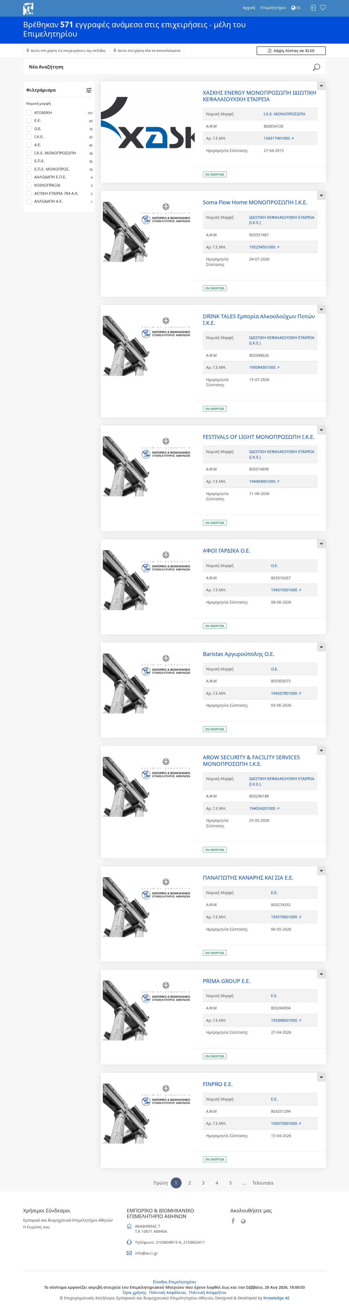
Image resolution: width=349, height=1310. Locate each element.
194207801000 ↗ (286, 693)
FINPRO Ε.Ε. (218, 1084)
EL (298, 7)
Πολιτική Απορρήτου (208, 1292)
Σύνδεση (313, 8)
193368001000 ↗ (286, 1020)
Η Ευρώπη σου (36, 1227)
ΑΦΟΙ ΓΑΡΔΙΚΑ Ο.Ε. (226, 550)
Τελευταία (262, 1183)
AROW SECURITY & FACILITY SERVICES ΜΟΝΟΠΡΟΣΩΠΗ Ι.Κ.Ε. (251, 761)
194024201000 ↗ (264, 808)
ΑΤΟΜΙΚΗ (63, 112)
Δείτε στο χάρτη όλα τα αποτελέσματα (149, 50)
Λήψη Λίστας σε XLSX (292, 50)
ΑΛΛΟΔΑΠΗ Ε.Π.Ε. (63, 176)
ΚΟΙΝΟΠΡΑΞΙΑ (63, 185)
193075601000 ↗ (286, 1123)
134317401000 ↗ (279, 138)
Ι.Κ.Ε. (63, 136)
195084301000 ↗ (264, 367)
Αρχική (249, 7)
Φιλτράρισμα (41, 90)
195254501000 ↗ (264, 247)
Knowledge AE (276, 1297)
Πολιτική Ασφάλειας (167, 1292)
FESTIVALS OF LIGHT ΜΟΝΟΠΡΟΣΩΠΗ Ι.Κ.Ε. (258, 436)
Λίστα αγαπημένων (323, 8)
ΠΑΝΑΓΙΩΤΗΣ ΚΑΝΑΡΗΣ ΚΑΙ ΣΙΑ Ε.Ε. (248, 877)
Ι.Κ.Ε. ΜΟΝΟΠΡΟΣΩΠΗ (63, 152)
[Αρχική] (28, 8)
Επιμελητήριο (273, 7)
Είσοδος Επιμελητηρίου (174, 1281)
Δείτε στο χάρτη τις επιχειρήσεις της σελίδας (68, 50)
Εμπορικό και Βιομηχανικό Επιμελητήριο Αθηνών (68, 1220)
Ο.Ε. (63, 128)
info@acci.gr (146, 1253)
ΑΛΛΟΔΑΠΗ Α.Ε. (63, 201)
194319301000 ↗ (286, 589)
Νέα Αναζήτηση (46, 67)
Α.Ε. (63, 144)
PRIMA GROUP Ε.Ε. (226, 981)
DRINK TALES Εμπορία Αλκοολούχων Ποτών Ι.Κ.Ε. (259, 319)
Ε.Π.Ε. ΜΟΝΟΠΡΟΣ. (63, 169)
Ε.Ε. (63, 120)
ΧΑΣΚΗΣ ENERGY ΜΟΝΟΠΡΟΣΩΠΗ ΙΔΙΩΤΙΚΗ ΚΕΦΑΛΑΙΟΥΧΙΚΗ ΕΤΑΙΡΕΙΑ (259, 96)
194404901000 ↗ (264, 481)
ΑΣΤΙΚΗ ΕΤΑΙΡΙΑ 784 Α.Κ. (63, 193)
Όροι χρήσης (134, 1292)
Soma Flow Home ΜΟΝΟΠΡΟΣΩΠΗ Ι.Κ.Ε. (255, 202)
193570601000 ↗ (286, 916)
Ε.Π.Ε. (63, 160)
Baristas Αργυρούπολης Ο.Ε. (238, 654)
